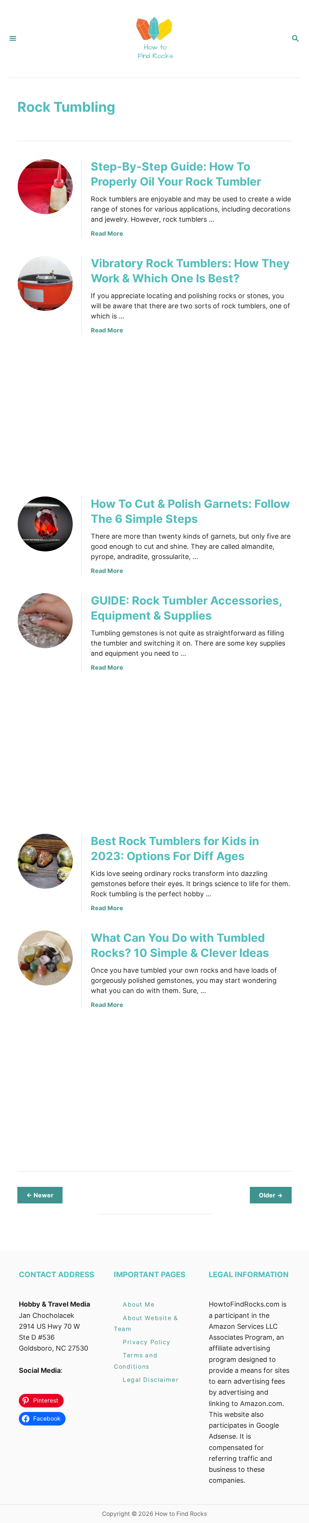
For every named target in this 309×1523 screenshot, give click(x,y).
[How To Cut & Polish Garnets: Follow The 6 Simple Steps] (45, 523)
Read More (107, 233)
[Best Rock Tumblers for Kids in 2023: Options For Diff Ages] (45, 861)
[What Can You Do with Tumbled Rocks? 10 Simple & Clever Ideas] (45, 958)
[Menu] (13, 39)
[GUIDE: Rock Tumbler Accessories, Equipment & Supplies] (45, 620)
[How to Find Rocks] (154, 39)
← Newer (40, 1195)
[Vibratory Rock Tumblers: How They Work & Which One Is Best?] (45, 283)
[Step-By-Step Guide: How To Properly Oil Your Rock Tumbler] (45, 186)
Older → (271, 1195)
